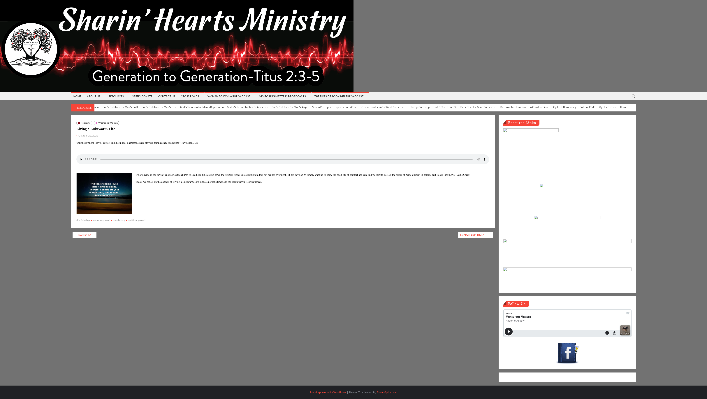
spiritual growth (137, 220)
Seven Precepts (321, 107)
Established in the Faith (474, 234)
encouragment (101, 220)
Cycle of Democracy (564, 107)
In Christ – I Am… (540, 107)
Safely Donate (142, 96)
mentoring (119, 220)
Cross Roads (190, 96)
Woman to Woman (108, 122)
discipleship (83, 220)
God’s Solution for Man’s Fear (159, 107)
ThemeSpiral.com (387, 392)
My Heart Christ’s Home (613, 107)
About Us (93, 96)
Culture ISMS (587, 107)
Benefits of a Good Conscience (478, 107)
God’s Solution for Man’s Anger (290, 107)
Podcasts (85, 122)
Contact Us (166, 96)
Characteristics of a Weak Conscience (383, 107)
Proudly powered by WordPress (328, 392)
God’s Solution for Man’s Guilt (120, 107)
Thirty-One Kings (419, 107)
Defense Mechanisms (513, 107)
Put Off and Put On (445, 107)
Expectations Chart (346, 107)
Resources (116, 96)
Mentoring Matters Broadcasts (282, 96)
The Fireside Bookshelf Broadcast (339, 96)
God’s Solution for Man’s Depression (202, 107)
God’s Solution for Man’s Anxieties (247, 107)
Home (77, 96)
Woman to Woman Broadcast (229, 96)
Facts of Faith (86, 234)
